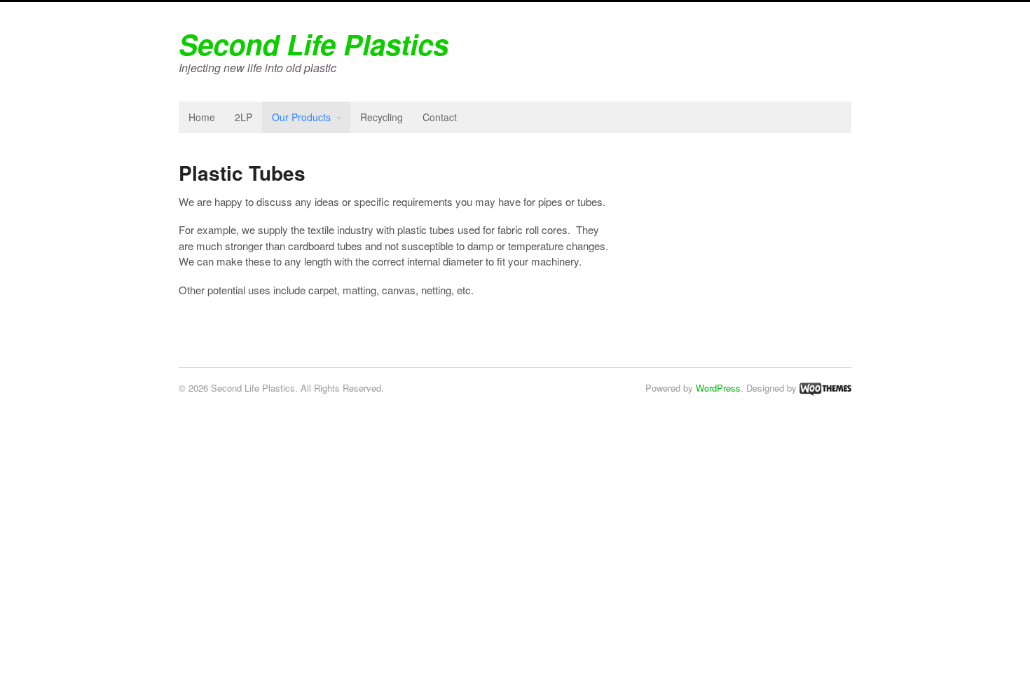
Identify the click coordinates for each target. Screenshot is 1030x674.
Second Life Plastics (313, 44)
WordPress (718, 387)
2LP (243, 117)
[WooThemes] (825, 387)
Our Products (301, 117)
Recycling (381, 117)
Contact (440, 117)
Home (201, 117)
